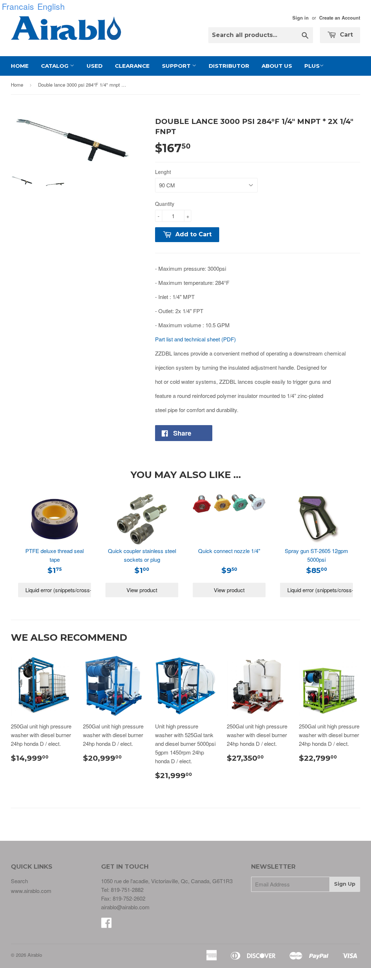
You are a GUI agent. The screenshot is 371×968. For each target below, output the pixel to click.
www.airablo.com (31, 890)
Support (177, 65)
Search (19, 881)
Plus (312, 65)
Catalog (55, 65)
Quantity (164, 203)
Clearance (132, 65)
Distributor (229, 65)
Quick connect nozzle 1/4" (229, 550)
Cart (345, 34)
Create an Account (339, 17)
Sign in (300, 17)
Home (20, 65)
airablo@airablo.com (125, 907)
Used (95, 65)
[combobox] (260, 35)
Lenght (163, 171)
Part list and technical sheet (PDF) (195, 339)
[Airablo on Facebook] (106, 924)
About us (277, 65)
